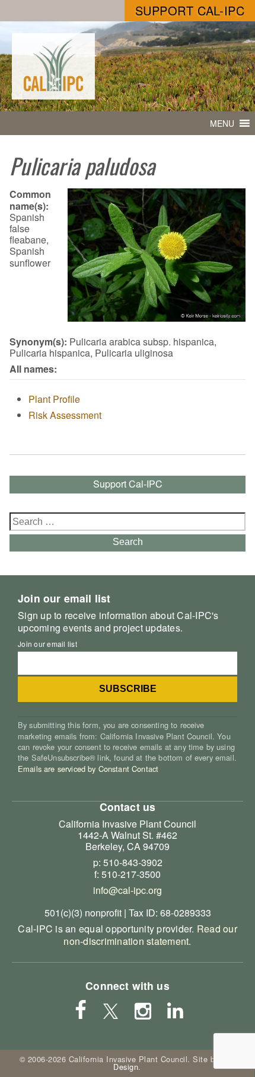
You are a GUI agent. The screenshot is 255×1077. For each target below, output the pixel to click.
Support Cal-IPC (190, 10)
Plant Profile (54, 399)
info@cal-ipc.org (127, 890)
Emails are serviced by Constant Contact (88, 768)
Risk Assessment (64, 415)
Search (128, 542)
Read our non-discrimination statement (150, 935)
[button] (222, 123)
